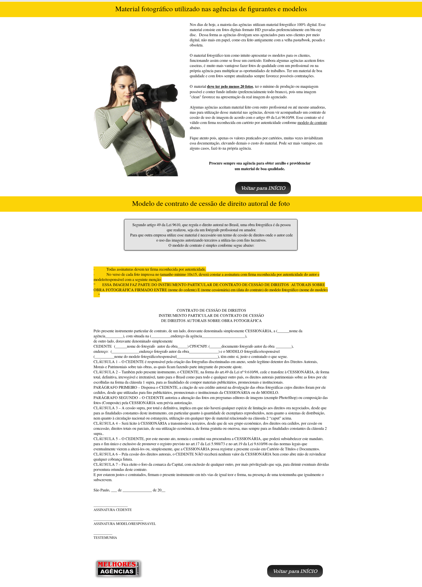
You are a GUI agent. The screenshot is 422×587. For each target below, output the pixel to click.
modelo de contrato (312, 122)
